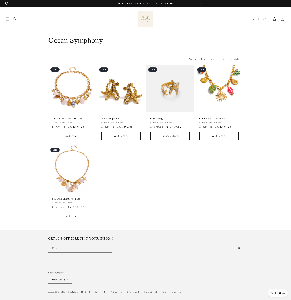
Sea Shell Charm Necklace (66, 199)
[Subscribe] (108, 248)
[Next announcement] (200, 3)
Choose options (170, 136)
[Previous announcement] (90, 3)
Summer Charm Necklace (212, 118)
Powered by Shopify (83, 292)
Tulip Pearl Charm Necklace (67, 118)
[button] (7, 19)
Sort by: (193, 59)
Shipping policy (134, 292)
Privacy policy (101, 292)
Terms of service (151, 292)
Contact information (171, 292)
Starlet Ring (156, 118)
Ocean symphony (110, 118)
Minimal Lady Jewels (64, 292)
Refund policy (117, 292)
